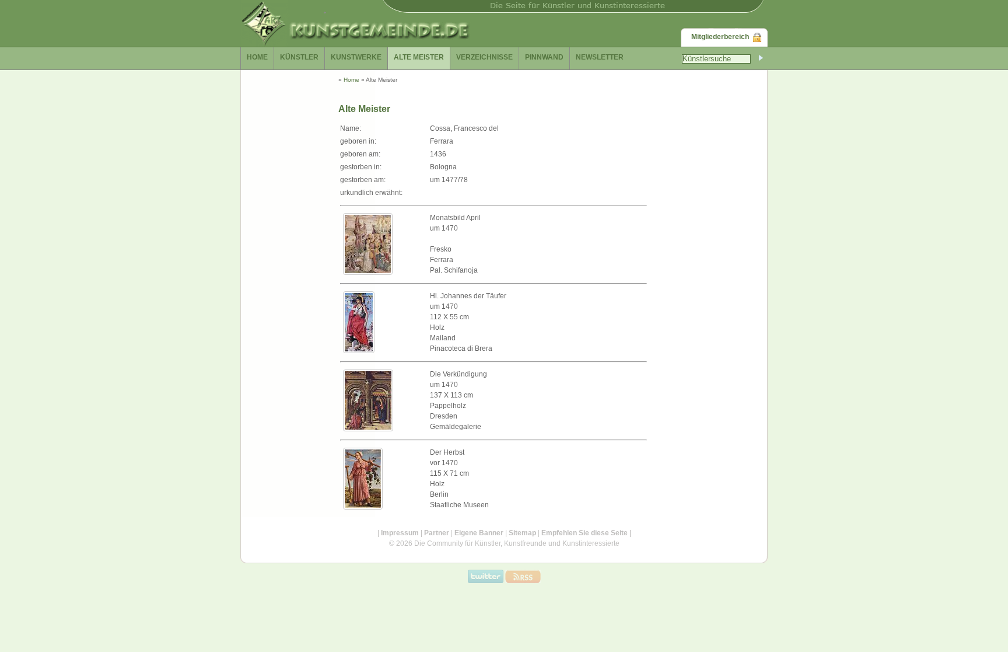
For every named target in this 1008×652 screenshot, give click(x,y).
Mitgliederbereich (720, 37)
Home (351, 79)
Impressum (400, 533)
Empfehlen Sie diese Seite (584, 533)
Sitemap (522, 533)
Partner (436, 533)
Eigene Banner (478, 533)
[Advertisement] (691, 323)
